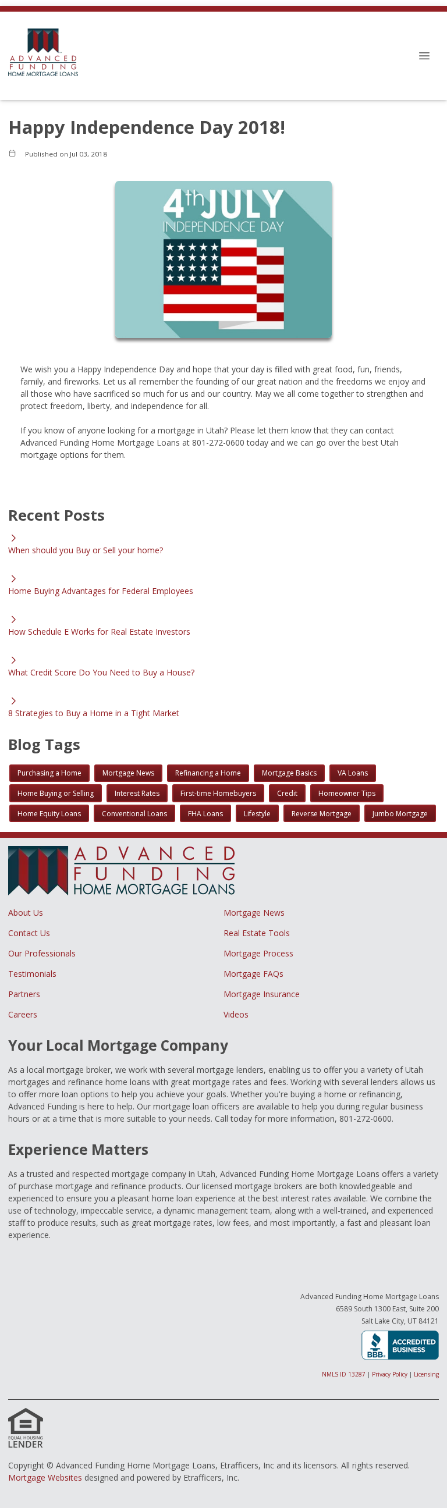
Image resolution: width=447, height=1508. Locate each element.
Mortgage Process (258, 953)
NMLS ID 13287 (344, 1374)
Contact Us (29, 932)
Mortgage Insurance (262, 994)
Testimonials (32, 973)
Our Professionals (42, 953)
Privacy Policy (389, 1374)
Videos (236, 1014)
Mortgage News (254, 912)
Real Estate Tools (257, 932)
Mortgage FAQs (253, 973)
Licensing (426, 1374)
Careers (22, 1014)
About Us (25, 912)
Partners (24, 994)
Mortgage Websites (45, 1477)
